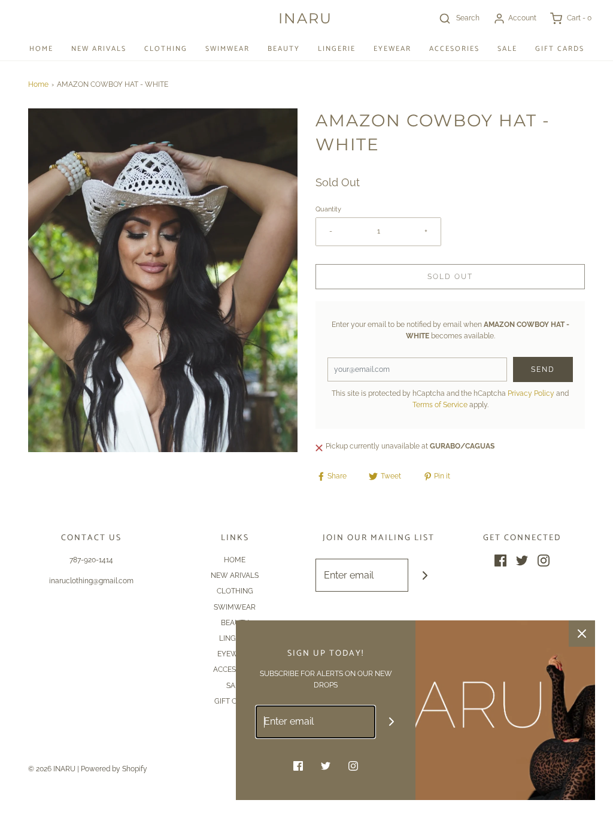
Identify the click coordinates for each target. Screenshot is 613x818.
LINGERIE (337, 48)
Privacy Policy (531, 393)
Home (38, 84)
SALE (507, 48)
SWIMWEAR (227, 48)
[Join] (424, 575)
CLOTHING (165, 48)
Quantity (328, 209)
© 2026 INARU (51, 769)
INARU (305, 18)
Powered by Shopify (114, 769)
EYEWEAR (392, 48)
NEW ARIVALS (98, 48)
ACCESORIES (454, 48)
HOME (41, 48)
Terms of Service (440, 405)
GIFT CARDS (559, 48)
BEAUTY (284, 48)
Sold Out (450, 276)
